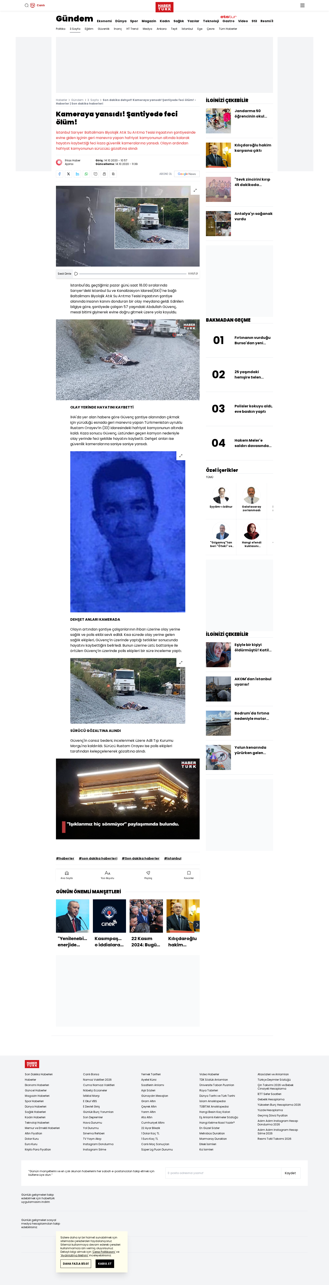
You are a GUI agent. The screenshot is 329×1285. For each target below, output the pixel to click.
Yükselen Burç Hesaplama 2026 (279, 1105)
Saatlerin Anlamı (152, 1085)
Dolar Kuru (32, 1139)
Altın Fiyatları (33, 1133)
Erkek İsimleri (207, 1144)
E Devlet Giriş (91, 1106)
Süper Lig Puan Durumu (157, 1149)
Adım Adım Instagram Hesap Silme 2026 (278, 1131)
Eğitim (89, 29)
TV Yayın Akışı (92, 1139)
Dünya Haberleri (35, 1106)
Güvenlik (103, 29)
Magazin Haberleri (37, 1096)
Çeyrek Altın (149, 1106)
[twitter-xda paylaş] (68, 173)
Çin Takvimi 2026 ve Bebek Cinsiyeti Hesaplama (275, 1086)
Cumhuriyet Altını (152, 1123)
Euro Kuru (31, 1144)
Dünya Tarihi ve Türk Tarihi (217, 1096)
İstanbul (187, 29)
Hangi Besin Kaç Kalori (214, 1112)
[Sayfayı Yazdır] (104, 173)
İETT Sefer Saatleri (269, 1094)
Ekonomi (104, 21)
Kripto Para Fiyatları (38, 1149)
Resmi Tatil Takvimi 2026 (274, 1139)
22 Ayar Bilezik (150, 1128)
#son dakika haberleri (98, 858)
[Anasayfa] (32, 1064)
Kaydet (290, 1173)
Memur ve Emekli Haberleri (42, 1128)
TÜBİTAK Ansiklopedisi (214, 1106)
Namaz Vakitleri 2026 (97, 1080)
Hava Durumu (92, 1123)
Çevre (210, 29)
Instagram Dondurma (98, 1144)
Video (243, 21)
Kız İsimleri (206, 1149)
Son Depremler (93, 1117)
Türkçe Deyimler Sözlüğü (274, 1080)
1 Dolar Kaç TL (150, 1133)
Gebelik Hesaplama (271, 1099)
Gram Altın (148, 1101)
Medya (147, 29)
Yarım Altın (148, 1112)
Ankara (162, 29)
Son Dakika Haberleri (39, 1074)
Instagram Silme (94, 1149)
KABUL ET (105, 1264)
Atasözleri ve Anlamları (273, 1074)
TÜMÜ (209, 477)
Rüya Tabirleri (208, 1090)
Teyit (174, 29)
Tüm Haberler (228, 29)
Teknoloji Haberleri (37, 1123)
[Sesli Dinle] (76, 273)
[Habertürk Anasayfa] (164, 6)
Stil (254, 21)
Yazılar (193, 21)
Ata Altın (146, 1117)
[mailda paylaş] (95, 173)
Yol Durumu (91, 1128)
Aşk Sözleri (148, 1090)
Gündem (74, 18)
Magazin (149, 21)
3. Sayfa (93, 100)
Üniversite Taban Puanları (216, 1085)
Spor (134, 21)
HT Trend (132, 29)
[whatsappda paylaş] (86, 173)
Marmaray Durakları (213, 1139)
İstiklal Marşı (91, 1096)
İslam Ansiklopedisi (212, 1101)
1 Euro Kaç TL (149, 1139)
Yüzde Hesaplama (270, 1110)
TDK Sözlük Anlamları (213, 1080)
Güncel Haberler (36, 1090)
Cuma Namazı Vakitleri (99, 1085)
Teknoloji (211, 21)
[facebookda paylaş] (59, 173)
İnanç (118, 29)
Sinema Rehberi (94, 1133)
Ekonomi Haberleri (37, 1085)
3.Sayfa (75, 29)
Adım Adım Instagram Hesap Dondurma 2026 (278, 1122)
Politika (60, 29)
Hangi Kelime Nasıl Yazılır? (217, 1123)
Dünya (120, 21)
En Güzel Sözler (209, 1128)
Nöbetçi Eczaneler (95, 1090)
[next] (197, 925)
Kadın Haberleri (35, 1117)
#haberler (65, 858)
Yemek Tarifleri (151, 1074)
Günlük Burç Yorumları (98, 1112)
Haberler (61, 100)
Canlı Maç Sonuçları (155, 1144)
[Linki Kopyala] (113, 173)
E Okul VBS (90, 1101)
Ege (199, 29)
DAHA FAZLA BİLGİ (76, 1264)
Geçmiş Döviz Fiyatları (273, 1115)
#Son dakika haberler (141, 858)
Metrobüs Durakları (212, 1133)
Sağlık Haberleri (35, 1112)
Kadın (165, 21)
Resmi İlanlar (271, 21)
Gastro (228, 21)
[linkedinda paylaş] (77, 173)
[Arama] (26, 5)
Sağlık (178, 21)
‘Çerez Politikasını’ (103, 1252)
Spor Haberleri (34, 1101)
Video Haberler (209, 1074)
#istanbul (172, 858)
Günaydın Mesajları (154, 1096)
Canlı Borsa (91, 1074)
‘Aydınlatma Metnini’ (74, 1255)
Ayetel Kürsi (148, 1080)
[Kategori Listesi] (302, 5)
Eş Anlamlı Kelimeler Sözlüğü (218, 1117)
